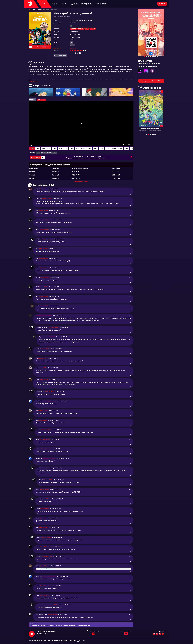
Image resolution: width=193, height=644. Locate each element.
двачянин (39, 537)
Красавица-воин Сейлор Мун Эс (150, 128)
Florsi (37, 420)
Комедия (43, 152)
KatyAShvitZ (38, 348)
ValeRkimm (38, 448)
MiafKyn (73, 28)
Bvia (87, 28)
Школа (49, 152)
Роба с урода (40, 239)
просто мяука (40, 391)
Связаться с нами (126, 631)
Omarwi (37, 439)
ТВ (71, 25)
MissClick (80, 28)
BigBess (37, 379)
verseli (37, 210)
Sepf (37, 358)
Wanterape (40, 556)
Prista (38, 306)
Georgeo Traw (39, 401)
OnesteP (39, 499)
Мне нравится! (38, 157)
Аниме (38, 152)
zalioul (37, 258)
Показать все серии (81, 181)
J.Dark (93, 28)
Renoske (38, 565)
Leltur (37, 248)
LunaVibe (38, 189)
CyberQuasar (39, 198)
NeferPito (39, 429)
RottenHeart (38, 220)
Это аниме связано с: (60, 55)
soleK (38, 508)
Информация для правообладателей (68, 641)
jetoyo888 (41, 479)
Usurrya (37, 595)
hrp (36, 315)
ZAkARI (37, 286)
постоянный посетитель (43, 604)
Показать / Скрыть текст (47, 569)
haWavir (37, 546)
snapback (38, 229)
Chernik (37, 518)
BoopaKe (38, 585)
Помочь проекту (93, 631)
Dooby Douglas (74, 31)
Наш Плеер (32, 99)
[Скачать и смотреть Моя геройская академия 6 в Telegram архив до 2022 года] (131, 157)
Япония (72, 45)
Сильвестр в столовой (42, 327)
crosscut (38, 489)
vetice (37, 296)
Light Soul (38, 277)
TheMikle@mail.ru (42, 634)
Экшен (54, 152)
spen (38, 267)
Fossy (37, 367)
